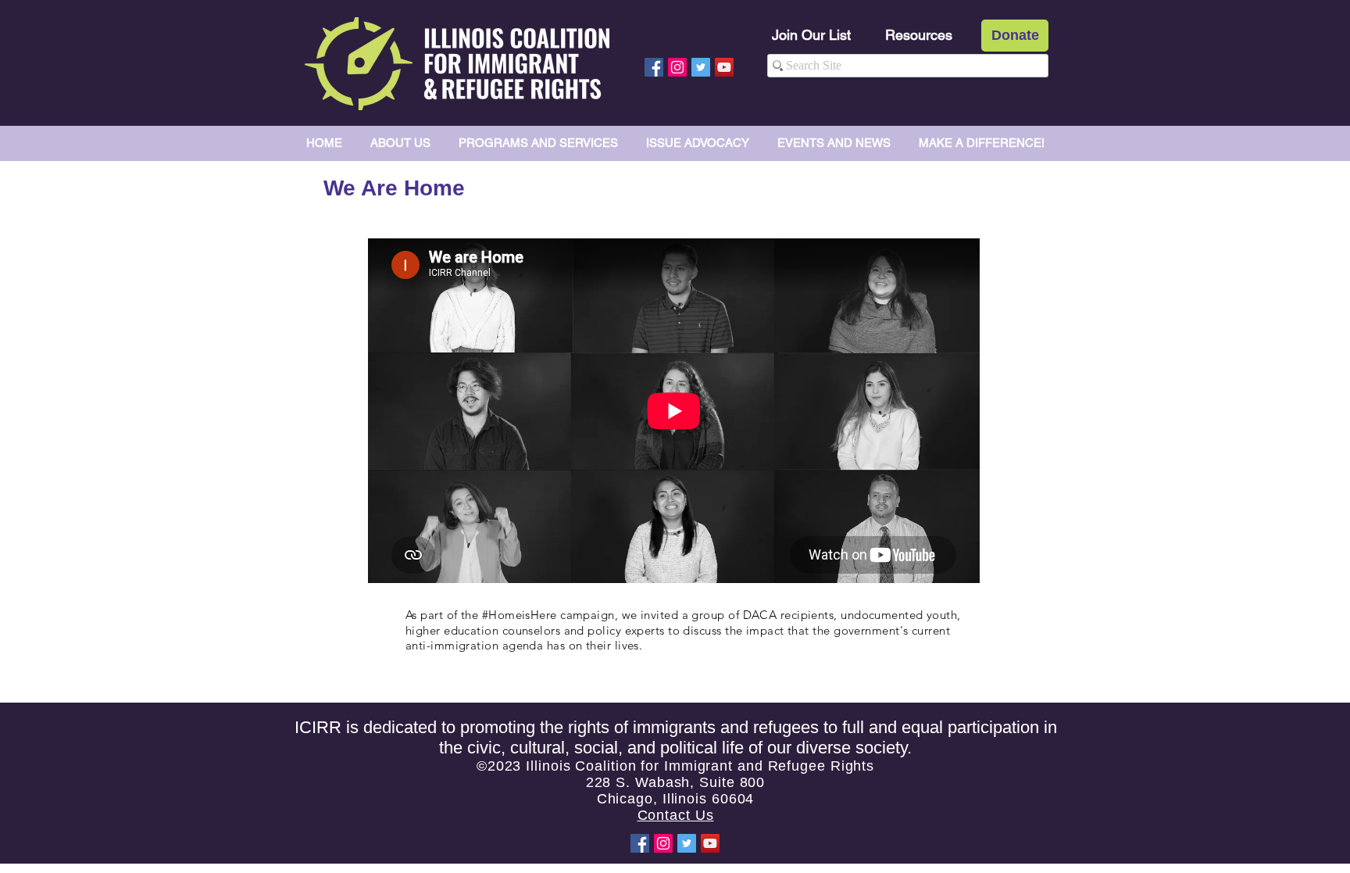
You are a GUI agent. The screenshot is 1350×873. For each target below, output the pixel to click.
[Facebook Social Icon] (654, 67)
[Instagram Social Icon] (677, 67)
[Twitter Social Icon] (700, 67)
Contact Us (676, 815)
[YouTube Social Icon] (724, 67)
